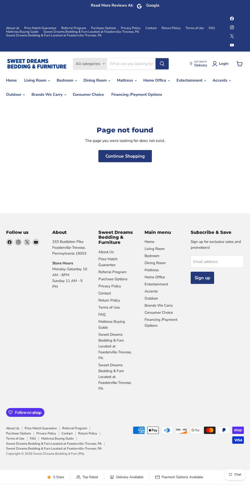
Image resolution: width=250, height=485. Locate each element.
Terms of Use (195, 28)
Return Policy (171, 28)
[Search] (162, 63)
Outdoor (14, 94)
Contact (151, 28)
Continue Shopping (125, 156)
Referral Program (73, 28)
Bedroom (65, 80)
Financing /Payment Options (136, 94)
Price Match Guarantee (40, 28)
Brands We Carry (47, 94)
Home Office (155, 80)
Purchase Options (103, 28)
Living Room (35, 80)
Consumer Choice (88, 94)
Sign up (202, 278)
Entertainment (190, 80)
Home (11, 80)
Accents (220, 80)
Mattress (125, 80)
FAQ (212, 28)
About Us (12, 28)
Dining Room (95, 80)
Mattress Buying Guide (22, 32)
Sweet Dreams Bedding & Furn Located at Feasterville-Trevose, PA (91, 32)
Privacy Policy (131, 28)
